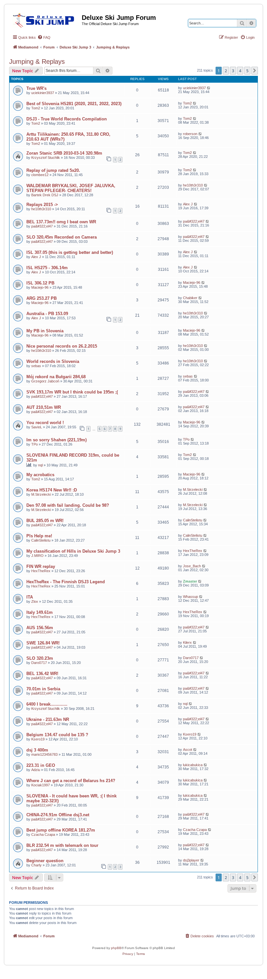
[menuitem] (43, 37)
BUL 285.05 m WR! (44, 520)
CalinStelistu (192, 520)
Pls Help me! (39, 535)
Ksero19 (38, 739)
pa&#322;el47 (42, 226)
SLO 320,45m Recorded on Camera (61, 237)
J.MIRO (37, 556)
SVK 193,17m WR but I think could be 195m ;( (72, 392)
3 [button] (233, 71)
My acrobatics (40, 474)
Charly (36, 865)
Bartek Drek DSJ (44, 195)
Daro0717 (39, 663)
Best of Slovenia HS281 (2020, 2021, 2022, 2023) (73, 103)
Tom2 (35, 108)
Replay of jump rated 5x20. (53, 170)
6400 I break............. (46, 704)
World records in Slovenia (52, 361)
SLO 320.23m (39, 658)
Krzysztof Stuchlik (45, 157)
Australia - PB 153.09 (47, 313)
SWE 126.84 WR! (43, 643)
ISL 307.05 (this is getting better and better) (69, 252)
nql (40, 465)
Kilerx (187, 642)
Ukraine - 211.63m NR (47, 719)
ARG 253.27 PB (41, 298)
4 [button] (240, 71)
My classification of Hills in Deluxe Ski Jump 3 (73, 551)
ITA (29, 597)
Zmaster (190, 581)
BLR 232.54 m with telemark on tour (62, 845)
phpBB (116, 948)
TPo (34, 444)
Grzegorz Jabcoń (45, 381)
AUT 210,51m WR (43, 407)
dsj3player (191, 860)
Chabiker (190, 298)
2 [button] (226, 71)
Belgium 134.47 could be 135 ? (57, 734)
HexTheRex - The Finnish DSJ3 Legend (65, 581)
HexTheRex (192, 551)
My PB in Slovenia (44, 330)
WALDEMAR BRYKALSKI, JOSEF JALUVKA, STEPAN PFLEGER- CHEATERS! (70, 188)
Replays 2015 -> (42, 204)
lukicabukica (193, 765)
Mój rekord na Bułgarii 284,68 (56, 376)
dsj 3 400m (37, 750)
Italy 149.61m (39, 612)
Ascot (187, 749)
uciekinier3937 (42, 93)
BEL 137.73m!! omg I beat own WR (61, 221)
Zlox (34, 601)
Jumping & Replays (37, 61)
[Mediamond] (45, 19)
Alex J (188, 204)
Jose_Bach (192, 566)
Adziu (35, 770)
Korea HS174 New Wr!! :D (51, 490)
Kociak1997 (40, 785)
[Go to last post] (209, 88)
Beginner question (44, 860)
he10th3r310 (193, 185)
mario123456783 (44, 754)
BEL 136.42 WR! (42, 673)
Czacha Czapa (43, 834)
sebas (36, 366)
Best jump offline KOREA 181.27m (60, 830)
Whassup (190, 597)
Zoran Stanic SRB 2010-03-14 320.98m (64, 153)
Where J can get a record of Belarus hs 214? (70, 780)
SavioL (36, 427)
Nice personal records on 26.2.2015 (61, 346)
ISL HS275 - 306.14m (47, 267)
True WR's (36, 88)
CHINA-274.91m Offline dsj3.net (57, 814)
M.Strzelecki (41, 494)
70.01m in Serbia (43, 688)
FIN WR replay (40, 566)
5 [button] (247, 71)
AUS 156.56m (39, 627)
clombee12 (40, 175)
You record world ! (45, 422)
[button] (254, 71)
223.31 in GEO (40, 765)
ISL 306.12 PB (40, 283)
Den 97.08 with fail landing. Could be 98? (67, 505)
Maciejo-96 (40, 287)
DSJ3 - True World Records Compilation (66, 119)
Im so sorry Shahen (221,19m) (56, 439)
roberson (190, 134)
